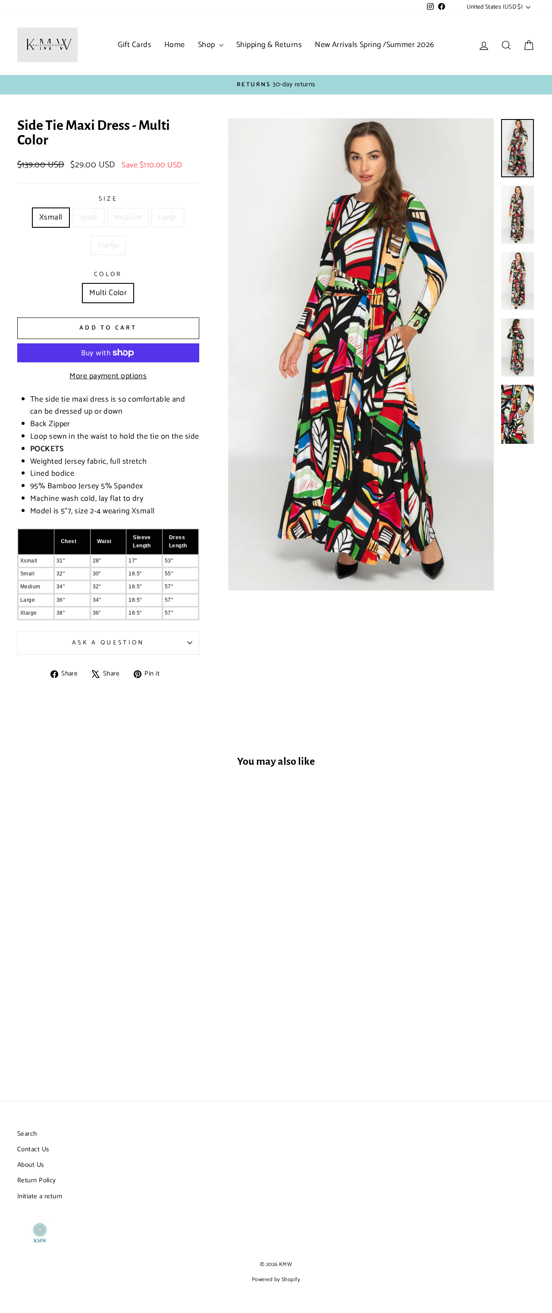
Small (88, 217)
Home (174, 44)
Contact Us (33, 1149)
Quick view (78, 994)
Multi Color (108, 292)
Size (108, 199)
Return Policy (36, 1180)
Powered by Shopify (276, 1279)
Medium (128, 217)
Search (27, 1133)
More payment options (108, 376)
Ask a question (108, 643)
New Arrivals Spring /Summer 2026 (374, 44)
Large (167, 217)
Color (108, 275)
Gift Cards (134, 44)
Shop (207, 44)
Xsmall (51, 217)
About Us (30, 1164)
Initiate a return (40, 1196)
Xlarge (108, 245)
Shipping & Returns (269, 44)
